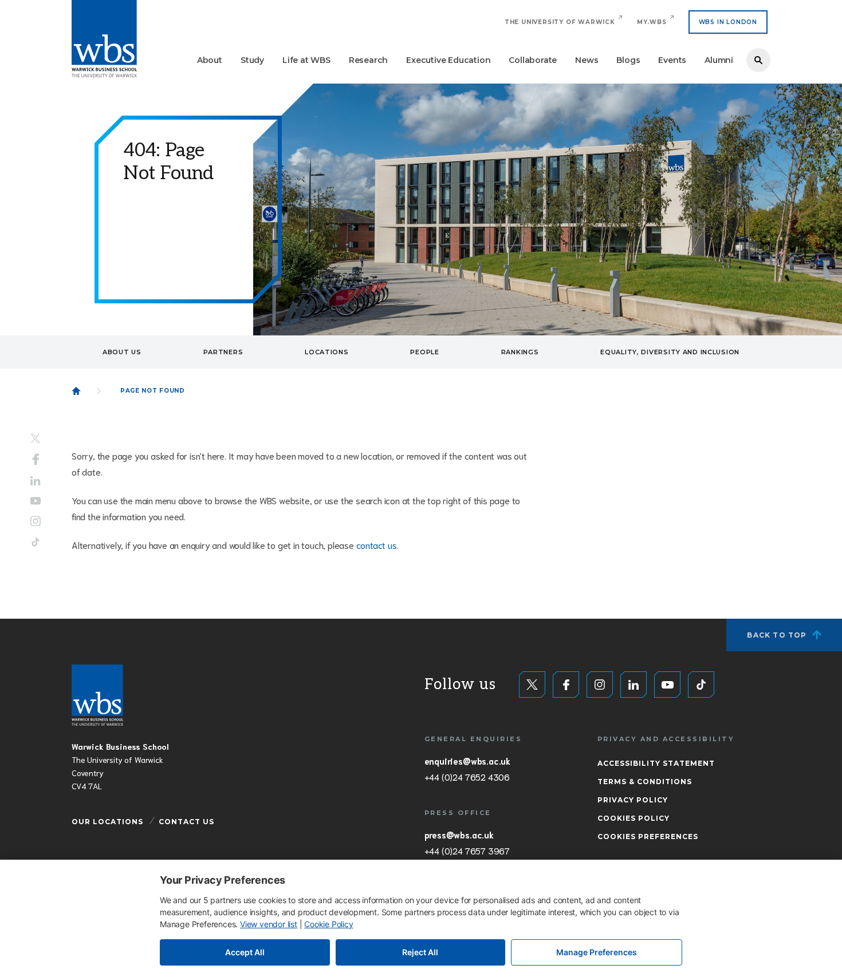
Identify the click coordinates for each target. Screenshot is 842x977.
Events (672, 60)
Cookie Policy (328, 924)
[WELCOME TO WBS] (76, 391)
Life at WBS (306, 60)
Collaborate (533, 60)
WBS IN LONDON (728, 22)
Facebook (35, 460)
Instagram (35, 520)
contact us (376, 545)
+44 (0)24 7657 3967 (467, 850)
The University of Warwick (560, 22)
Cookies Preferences (647, 836)
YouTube (35, 500)
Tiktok (36, 542)
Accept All (245, 952)
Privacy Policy (632, 800)
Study (252, 60)
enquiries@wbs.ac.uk (467, 760)
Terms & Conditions (644, 781)
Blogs (628, 60)
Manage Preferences (596, 952)
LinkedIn (35, 481)
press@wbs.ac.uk (459, 834)
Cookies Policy (633, 818)
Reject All (420, 952)
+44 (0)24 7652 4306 (467, 776)
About (209, 60)
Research (368, 60)
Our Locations (107, 821)
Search (758, 60)
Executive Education (448, 60)
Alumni (719, 60)
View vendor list (268, 924)
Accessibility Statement (656, 763)
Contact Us (186, 821)
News (586, 60)
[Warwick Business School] (104, 38)
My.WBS (652, 22)
